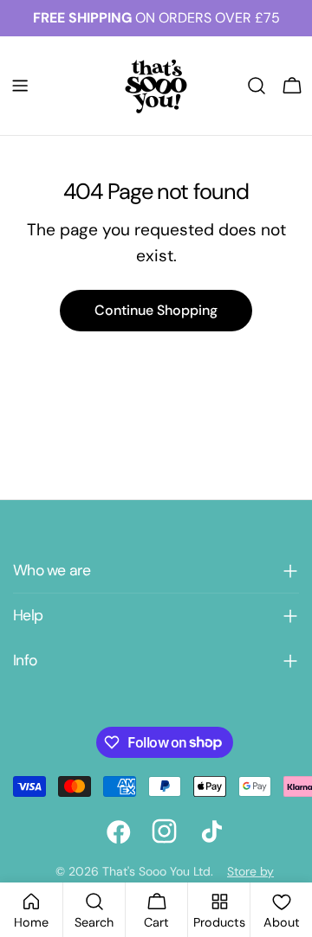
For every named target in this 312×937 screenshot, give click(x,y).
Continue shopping (156, 310)
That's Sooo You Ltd (156, 871)
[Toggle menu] (20, 85)
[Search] (256, 85)
